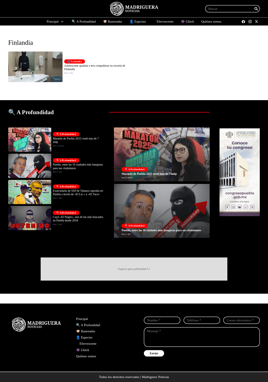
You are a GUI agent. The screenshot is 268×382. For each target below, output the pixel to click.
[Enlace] (162, 154)
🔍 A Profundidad (88, 325)
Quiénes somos (86, 356)
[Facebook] (243, 21)
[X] (256, 21)
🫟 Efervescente (86, 343)
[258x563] (240, 172)
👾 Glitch (82, 350)
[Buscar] (256, 8)
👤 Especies (84, 337)
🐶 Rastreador (85, 331)
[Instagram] (250, 21)
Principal (82, 319)
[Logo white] (134, 9)
